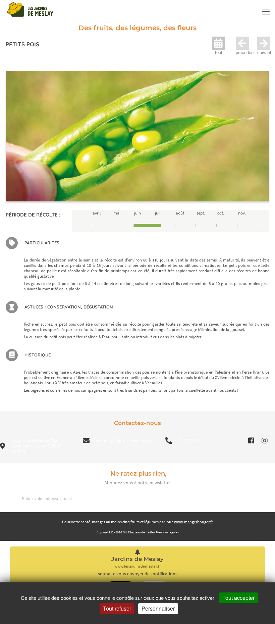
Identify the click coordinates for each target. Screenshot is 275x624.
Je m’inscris (252, 498)
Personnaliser (158, 608)
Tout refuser (117, 608)
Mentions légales (167, 532)
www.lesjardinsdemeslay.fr (137, 566)
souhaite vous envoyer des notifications (137, 574)
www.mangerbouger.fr (193, 521)
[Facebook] (251, 440)
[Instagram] (265, 440)
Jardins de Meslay (137, 559)
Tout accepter (238, 598)
